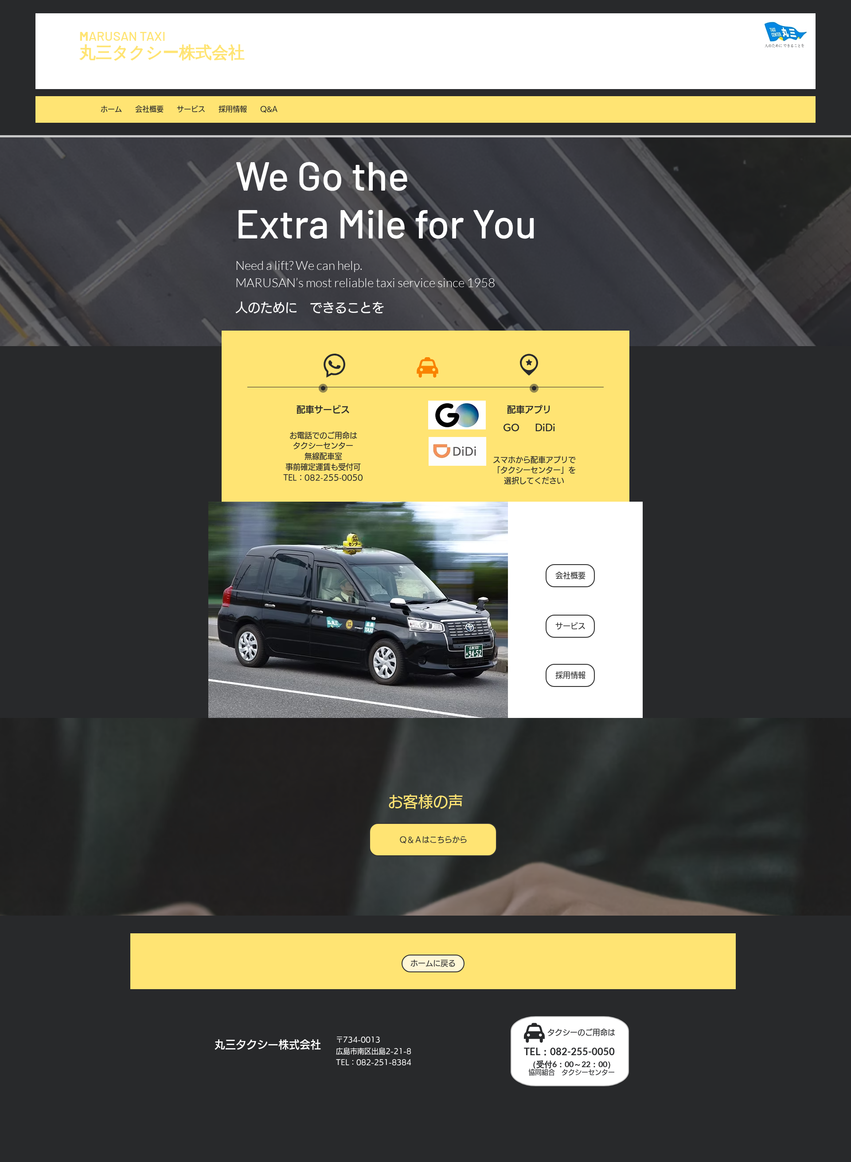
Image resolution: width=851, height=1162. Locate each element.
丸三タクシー (129, 52)
